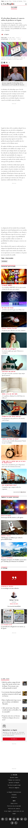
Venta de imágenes (14, 787)
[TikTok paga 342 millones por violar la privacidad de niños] (14, 527)
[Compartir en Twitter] (7, 62)
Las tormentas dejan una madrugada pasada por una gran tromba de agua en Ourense (11, 694)
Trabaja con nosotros (14, 780)
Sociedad (4, 261)
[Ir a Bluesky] (21, 819)
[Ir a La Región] (8, 4)
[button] (26, 4)
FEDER (14, 813)
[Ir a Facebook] (2, 819)
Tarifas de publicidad (14, 785)
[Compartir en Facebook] (4, 62)
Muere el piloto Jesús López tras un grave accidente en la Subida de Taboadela (11, 702)
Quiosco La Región (14, 782)
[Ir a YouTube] (17, 819)
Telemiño (14, 794)
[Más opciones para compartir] (9, 62)
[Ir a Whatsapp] (25, 819)
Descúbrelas (14, 739)
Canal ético (14, 803)
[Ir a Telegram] (12, 823)
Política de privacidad (14, 806)
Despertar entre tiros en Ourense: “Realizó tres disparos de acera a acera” (11, 717)
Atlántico (14, 797)
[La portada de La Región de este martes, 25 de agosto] (14, 616)
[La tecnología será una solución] (14, 578)
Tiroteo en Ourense (17, 1)
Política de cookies (14, 808)
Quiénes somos (14, 777)
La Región (6, 34)
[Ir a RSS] (16, 823)
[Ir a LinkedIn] (14, 819)
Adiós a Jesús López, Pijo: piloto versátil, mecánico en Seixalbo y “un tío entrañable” (11, 710)
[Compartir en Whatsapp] (2, 62)
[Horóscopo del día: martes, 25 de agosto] (14, 507)
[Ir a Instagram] (10, 819)
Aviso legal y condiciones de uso (14, 811)
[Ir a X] (6, 819)
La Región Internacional (14, 792)
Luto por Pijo (7, 1)
